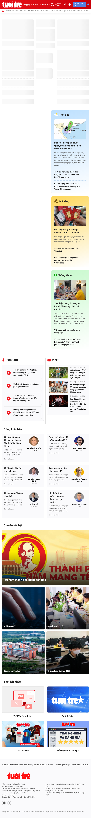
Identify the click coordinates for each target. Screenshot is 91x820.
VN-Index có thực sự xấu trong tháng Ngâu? (67, 331)
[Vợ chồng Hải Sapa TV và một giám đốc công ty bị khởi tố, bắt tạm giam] (58, 387)
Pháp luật (38, 11)
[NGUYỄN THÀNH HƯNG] (34, 473)
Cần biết (52, 4)
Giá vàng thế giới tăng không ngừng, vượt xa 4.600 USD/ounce (66, 260)
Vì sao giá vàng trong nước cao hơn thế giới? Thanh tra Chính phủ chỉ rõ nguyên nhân (67, 342)
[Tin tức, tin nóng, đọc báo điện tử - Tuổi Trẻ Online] (12, 4)
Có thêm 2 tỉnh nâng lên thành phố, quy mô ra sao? (26, 385)
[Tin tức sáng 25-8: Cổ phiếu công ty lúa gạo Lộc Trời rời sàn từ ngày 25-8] (8, 373)
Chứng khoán (65, 275)
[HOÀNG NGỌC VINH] (79, 498)
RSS (47, 795)
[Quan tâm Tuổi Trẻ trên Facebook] (9, 803)
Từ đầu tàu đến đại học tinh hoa (13, 470)
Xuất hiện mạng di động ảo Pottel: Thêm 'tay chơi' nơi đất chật (67, 306)
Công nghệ (54, 11)
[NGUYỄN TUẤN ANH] (79, 473)
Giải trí (86, 11)
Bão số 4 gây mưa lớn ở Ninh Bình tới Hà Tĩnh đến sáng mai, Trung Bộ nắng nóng (67, 186)
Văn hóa (80, 11)
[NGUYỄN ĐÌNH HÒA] (34, 442)
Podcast (35, 4)
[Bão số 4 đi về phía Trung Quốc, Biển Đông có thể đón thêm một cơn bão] (70, 129)
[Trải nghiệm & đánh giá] (68, 734)
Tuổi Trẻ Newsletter (23, 716)
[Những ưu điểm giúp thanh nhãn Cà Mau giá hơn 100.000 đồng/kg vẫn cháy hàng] (8, 412)
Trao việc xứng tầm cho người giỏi (58, 470)
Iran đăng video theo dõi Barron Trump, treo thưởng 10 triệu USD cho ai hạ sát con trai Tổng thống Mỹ (78, 405)
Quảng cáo (59, 4)
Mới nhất (8, 11)
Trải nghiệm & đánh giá (68, 750)
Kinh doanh (46, 11)
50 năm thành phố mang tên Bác (25, 579)
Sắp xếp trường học (12, 671)
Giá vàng (64, 201)
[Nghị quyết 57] (23, 608)
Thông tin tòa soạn (8, 795)
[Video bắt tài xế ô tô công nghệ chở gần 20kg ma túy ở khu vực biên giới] (58, 372)
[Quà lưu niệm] (23, 734)
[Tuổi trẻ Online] (19, 776)
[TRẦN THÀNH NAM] (79, 442)
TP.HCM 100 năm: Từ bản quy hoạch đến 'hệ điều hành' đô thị (12, 442)
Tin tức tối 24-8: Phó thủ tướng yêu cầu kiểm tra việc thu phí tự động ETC (25, 398)
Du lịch (64, 11)
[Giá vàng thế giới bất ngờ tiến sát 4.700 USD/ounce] (70, 216)
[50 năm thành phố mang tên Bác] (45, 557)
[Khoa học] (26, 4)
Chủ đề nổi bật (13, 525)
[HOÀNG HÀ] (34, 498)
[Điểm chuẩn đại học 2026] (67, 652)
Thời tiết (64, 114)
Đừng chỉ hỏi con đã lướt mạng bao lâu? (58, 439)
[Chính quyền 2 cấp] (67, 608)
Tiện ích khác (12, 681)
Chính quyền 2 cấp (56, 626)
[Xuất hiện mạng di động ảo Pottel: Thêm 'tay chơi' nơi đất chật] (70, 290)
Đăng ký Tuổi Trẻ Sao (78, 4)
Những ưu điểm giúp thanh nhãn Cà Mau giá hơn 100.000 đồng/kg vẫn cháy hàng (26, 412)
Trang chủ (5, 765)
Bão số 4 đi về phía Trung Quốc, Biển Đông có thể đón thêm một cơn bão (67, 146)
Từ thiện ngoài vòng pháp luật (13, 494)
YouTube (45, 4)
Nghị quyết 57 (10, 626)
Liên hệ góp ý (80, 793)
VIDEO (55, 360)
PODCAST (12, 360)
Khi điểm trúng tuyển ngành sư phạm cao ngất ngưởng (56, 498)
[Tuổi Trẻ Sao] (68, 699)
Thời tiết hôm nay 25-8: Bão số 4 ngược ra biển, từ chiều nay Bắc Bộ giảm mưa (67, 174)
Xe (60, 11)
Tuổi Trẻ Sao (68, 716)
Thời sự (26, 11)
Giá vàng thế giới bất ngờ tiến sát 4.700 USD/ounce (66, 231)
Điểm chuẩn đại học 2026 (59, 671)
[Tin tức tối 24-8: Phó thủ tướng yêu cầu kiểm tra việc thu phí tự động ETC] (8, 398)
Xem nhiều (15, 11)
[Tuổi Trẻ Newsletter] (23, 699)
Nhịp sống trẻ (71, 11)
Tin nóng (73, 367)
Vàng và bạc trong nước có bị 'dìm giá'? (66, 249)
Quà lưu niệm (23, 750)
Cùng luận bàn (13, 429)
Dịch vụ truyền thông (53, 793)
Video (21, 11)
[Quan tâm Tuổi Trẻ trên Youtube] (4, 803)
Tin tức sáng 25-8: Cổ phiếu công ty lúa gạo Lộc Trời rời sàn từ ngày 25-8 (25, 372)
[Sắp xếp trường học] (23, 652)
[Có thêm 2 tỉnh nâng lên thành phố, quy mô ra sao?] (8, 385)
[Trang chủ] (3, 11)
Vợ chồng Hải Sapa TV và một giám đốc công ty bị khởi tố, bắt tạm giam (78, 388)
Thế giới (31, 11)
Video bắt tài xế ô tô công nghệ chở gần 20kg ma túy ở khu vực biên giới (78, 374)
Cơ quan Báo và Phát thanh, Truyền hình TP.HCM (18, 797)
